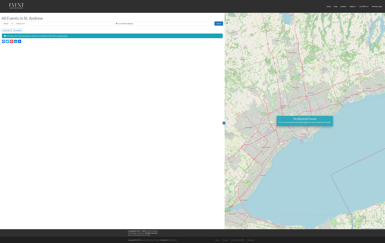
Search (219, 23)
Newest (6, 30)
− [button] (226, 18)
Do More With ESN (237, 240)
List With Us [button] (363, 6)
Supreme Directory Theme (150, 240)
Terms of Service (133, 235)
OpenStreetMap (374, 228)
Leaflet (362, 228)
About (329, 6)
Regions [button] (352, 6)
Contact (225, 240)
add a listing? (63, 36)
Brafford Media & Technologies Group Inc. (143, 232)
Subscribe (250, 240)
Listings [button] (342, 6)
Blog (335, 6)
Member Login (377, 6)
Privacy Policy (145, 235)
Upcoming (16, 30)
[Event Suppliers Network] (17, 6)
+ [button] (226, 15)
